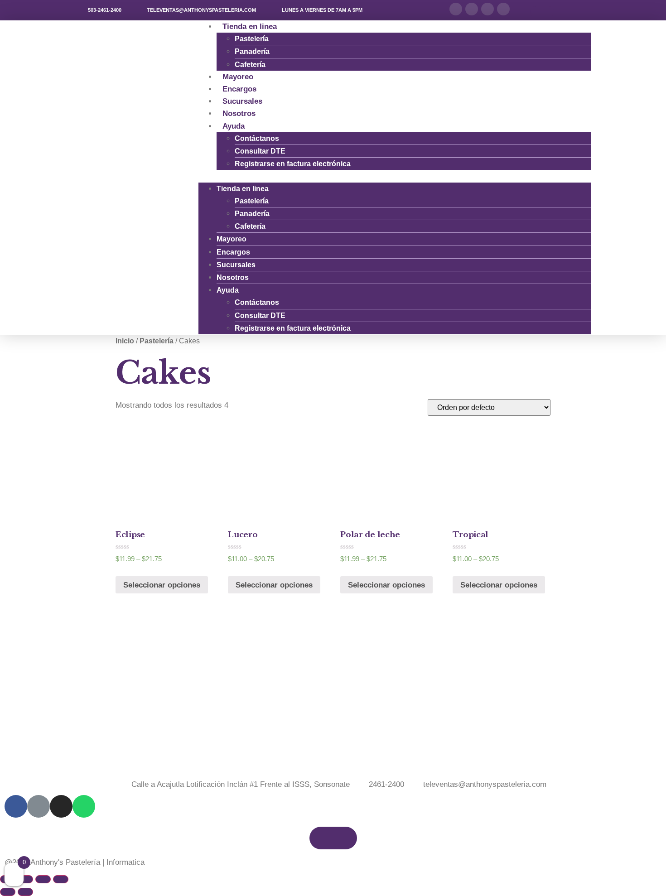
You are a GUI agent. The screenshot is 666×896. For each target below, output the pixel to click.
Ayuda (233, 126)
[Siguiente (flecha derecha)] (25, 892)
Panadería (252, 51)
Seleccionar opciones (161, 585)
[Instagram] (487, 9)
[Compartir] (25, 879)
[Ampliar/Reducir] (60, 879)
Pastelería (252, 39)
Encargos (233, 252)
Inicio (125, 341)
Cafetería (250, 226)
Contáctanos (257, 138)
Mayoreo (231, 239)
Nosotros (233, 277)
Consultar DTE (260, 151)
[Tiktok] (471, 9)
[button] (542, 11)
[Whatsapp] (503, 9)
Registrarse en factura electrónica (293, 164)
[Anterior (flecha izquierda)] (7, 892)
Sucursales (236, 265)
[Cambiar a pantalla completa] (43, 879)
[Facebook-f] (455, 9)
